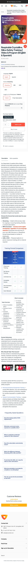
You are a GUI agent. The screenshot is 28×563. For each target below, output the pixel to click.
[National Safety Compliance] (4, 519)
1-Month (7, 98)
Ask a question (14, 158)
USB (14, 85)
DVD (20, 85)
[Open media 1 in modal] (14, 29)
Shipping (3, 64)
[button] (2, 6)
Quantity (5, 121)
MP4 (6, 89)
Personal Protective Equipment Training (13, 387)
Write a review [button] (14, 505)
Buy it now (14, 129)
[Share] (25, 46)
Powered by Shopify (20, 560)
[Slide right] (25, 29)
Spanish (14, 77)
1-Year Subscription (17, 98)
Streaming (7, 85)
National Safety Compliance (12, 560)
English (6, 77)
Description (4, 158)
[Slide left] (2, 29)
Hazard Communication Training (12, 397)
